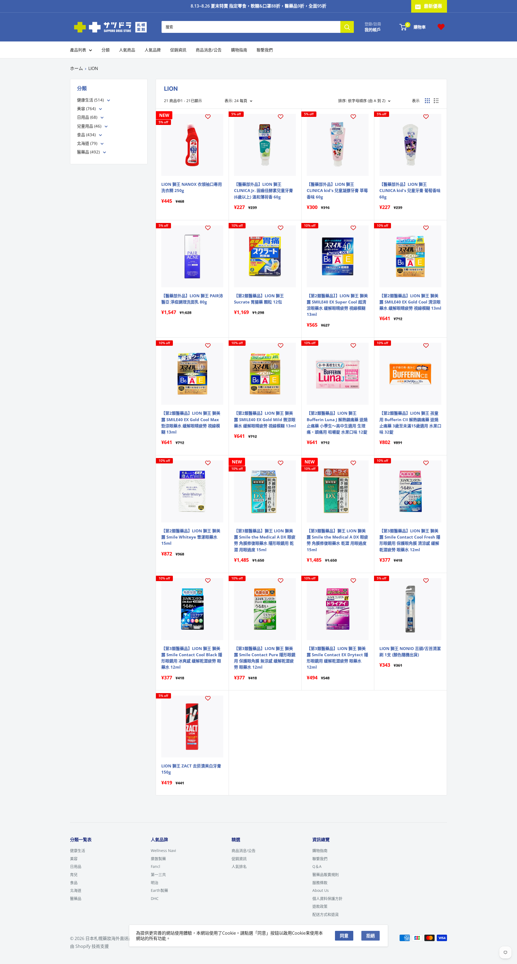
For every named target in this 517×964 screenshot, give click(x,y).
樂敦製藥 (158, 858)
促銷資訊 (178, 50)
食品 (74, 882)
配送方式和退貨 (325, 914)
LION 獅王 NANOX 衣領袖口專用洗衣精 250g (191, 187)
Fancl (155, 866)
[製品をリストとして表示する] (436, 100)
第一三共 (158, 874)
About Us (320, 890)
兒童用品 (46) (89, 126)
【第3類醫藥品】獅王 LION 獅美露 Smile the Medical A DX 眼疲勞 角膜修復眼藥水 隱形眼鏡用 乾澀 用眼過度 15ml (264, 540)
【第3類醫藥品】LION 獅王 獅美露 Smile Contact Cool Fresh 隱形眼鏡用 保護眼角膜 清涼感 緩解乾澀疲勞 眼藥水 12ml (409, 540)
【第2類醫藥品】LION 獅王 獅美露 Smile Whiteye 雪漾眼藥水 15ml (190, 537)
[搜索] (347, 27)
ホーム (76, 68)
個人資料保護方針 (327, 898)
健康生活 (77, 850)
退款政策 (319, 906)
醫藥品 (75, 898)
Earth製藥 (159, 890)
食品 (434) (87, 134)
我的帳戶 (373, 29)
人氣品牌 (153, 50)
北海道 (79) (87, 143)
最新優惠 (433, 6)
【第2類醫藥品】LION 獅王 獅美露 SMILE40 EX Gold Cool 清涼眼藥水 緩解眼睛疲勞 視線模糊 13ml (410, 302)
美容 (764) (87, 108)
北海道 (75, 890)
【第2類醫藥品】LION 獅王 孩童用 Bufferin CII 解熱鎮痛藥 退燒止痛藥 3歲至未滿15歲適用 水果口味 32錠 (410, 422)
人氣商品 (127, 50)
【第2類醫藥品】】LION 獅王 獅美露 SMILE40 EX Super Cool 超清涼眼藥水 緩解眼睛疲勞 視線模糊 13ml (337, 305)
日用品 (75, 866)
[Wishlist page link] (441, 26)
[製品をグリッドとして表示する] (427, 100)
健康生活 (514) (91, 100)
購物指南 (239, 50)
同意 (344, 936)
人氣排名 (239, 866)
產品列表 (78, 50)
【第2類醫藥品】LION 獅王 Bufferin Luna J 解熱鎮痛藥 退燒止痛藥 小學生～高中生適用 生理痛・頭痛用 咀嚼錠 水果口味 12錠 (337, 422)
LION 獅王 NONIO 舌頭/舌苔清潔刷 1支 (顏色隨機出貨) (410, 651)
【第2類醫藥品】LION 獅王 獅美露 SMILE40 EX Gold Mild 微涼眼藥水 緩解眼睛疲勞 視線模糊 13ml (265, 419)
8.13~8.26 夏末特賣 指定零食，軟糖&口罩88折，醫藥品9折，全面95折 (258, 6)
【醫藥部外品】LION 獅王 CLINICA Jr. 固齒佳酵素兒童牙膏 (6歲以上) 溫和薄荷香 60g (263, 190)
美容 (74, 858)
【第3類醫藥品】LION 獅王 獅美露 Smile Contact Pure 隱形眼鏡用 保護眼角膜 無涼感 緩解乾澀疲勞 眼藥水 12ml (264, 658)
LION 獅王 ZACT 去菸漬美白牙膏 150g (191, 769)
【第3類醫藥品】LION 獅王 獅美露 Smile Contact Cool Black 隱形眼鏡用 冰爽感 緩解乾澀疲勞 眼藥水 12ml (191, 658)
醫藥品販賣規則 (325, 874)
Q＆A (317, 866)
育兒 (74, 874)
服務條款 (319, 882)
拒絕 (370, 936)
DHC (155, 898)
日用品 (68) (87, 117)
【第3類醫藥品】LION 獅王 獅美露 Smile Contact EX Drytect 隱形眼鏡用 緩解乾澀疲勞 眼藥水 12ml (337, 658)
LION (93, 68)
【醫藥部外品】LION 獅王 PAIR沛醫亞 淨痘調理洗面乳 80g (192, 299)
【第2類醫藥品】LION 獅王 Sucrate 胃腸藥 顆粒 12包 (259, 299)
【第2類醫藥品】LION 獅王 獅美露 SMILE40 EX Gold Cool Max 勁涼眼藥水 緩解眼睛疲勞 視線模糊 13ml (190, 422)
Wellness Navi (163, 850)
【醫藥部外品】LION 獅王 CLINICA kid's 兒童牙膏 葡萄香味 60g (410, 190)
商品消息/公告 (209, 50)
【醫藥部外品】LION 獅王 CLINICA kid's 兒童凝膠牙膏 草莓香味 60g (337, 190)
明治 (154, 882)
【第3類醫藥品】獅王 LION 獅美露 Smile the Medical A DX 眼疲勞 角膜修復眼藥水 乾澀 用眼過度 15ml (337, 540)
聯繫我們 (265, 50)
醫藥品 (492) (89, 152)
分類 (106, 50)
